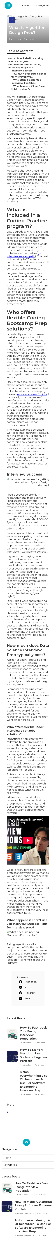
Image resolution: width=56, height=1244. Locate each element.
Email (28, 998)
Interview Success (22, 70)
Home (25, 5)
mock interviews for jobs (32, 394)
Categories (42, 5)
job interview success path (24, 255)
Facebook (31, 981)
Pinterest (30, 992)
